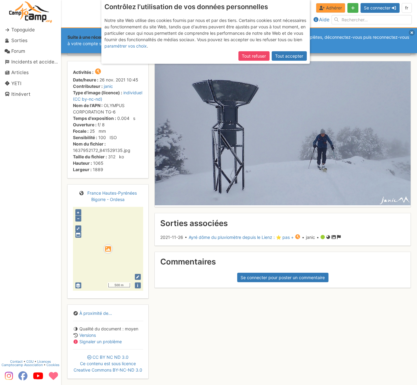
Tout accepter (289, 56)
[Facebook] (22, 378)
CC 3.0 (108, 363)
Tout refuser (254, 56)
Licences (44, 361)
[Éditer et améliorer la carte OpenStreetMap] (138, 277)
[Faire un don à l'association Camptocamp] (53, 378)
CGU (30, 361)
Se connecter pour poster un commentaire (283, 277)
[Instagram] (7, 378)
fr (406, 7)
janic (108, 86)
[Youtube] (38, 378)
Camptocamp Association (22, 365)
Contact (16, 361)
